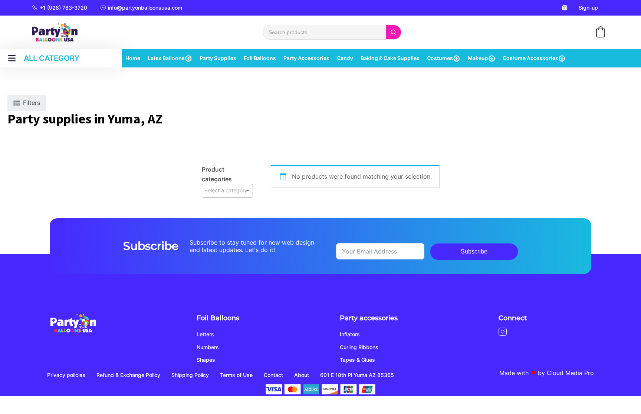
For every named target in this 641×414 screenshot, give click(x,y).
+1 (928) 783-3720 (63, 7)
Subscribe (474, 251)
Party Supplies (218, 58)
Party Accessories (306, 58)
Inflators (350, 334)
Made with (514, 373)
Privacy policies (66, 375)
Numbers (208, 347)
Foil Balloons (260, 58)
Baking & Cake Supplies (390, 58)
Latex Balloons (166, 58)
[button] (600, 31)
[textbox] (227, 190)
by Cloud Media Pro (566, 373)
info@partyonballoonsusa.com (145, 7)
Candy (345, 58)
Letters (205, 334)
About (301, 375)
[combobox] (227, 190)
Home (132, 58)
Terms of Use (236, 375)
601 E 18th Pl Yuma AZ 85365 (357, 375)
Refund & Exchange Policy (128, 375)
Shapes (206, 360)
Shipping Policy (190, 375)
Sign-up (588, 7)
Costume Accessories (530, 58)
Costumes (440, 58)
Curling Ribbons (359, 347)
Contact (273, 375)
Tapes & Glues (357, 360)
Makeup (478, 58)
